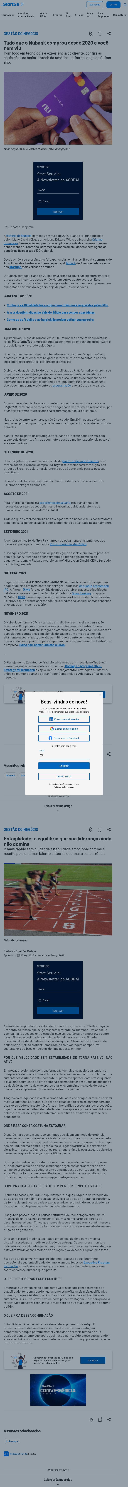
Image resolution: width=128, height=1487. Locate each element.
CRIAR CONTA (64, 776)
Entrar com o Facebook (66, 737)
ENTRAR (64, 765)
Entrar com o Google (66, 728)
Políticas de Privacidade (64, 787)
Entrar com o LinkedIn (66, 719)
